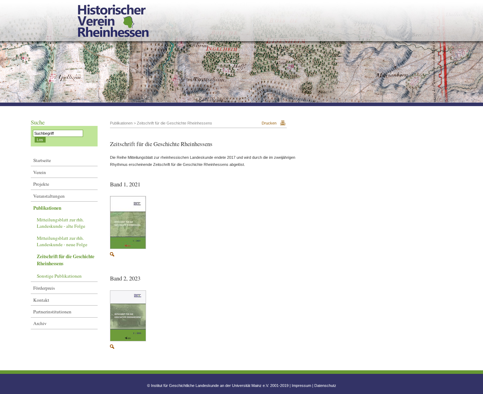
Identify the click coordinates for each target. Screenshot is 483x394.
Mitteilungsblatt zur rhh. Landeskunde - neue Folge (62, 241)
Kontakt (41, 300)
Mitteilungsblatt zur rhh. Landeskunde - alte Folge (61, 222)
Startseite (42, 160)
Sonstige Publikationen (59, 276)
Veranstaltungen (49, 196)
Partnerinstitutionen (52, 311)
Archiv (40, 323)
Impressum (301, 385)
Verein (39, 172)
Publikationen (47, 208)
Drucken (269, 123)
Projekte (41, 184)
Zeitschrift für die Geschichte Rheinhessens (65, 260)
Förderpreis (44, 288)
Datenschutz (325, 385)
